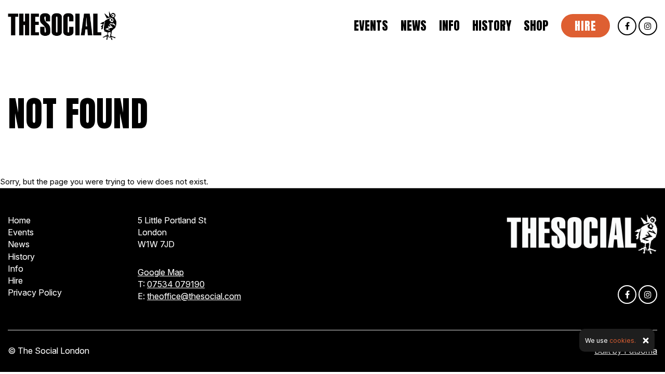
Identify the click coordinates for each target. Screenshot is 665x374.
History (491, 26)
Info (449, 26)
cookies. (622, 340)
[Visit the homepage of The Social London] (62, 25)
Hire (585, 25)
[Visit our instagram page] (648, 26)
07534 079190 (176, 284)
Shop (536, 26)
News (414, 26)
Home (19, 220)
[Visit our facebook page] (627, 26)
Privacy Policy (35, 292)
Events (371, 26)
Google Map (161, 272)
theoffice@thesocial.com (194, 296)
